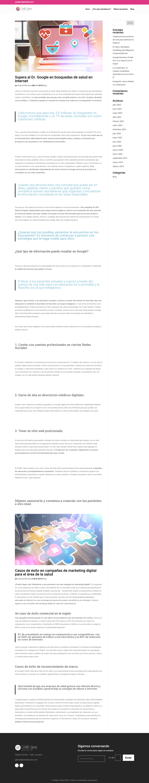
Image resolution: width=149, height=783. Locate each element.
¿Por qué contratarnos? (101, 9)
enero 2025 (117, 125)
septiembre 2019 (120, 158)
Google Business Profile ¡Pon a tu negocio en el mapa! (123, 60)
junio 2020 (117, 146)
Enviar (128, 757)
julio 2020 (117, 142)
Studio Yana (29, 671)
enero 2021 (117, 138)
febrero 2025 (118, 121)
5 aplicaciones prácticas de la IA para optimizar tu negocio (123, 39)
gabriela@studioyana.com (26, 760)
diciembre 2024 (119, 129)
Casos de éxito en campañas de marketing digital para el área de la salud (56, 572)
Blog (132, 9)
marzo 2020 (118, 150)
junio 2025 (117, 109)
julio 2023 (117, 133)
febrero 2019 (118, 166)
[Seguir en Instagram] (115, 2)
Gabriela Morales (24, 85)
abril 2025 (117, 117)
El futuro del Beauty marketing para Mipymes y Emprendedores (123, 50)
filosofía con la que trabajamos (62, 304)
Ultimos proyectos (120, 9)
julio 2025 (117, 105)
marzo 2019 (118, 162)
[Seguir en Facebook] (112, 2)
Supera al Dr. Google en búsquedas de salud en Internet (54, 79)
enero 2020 (117, 154)
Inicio (87, 9)
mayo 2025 (117, 113)
